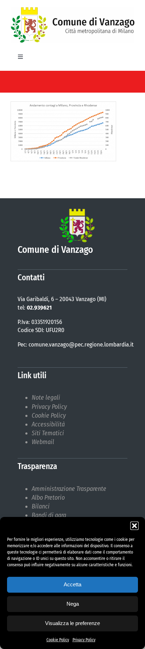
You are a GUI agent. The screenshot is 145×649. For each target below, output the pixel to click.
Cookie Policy (57, 639)
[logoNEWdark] (72, 10)
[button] (134, 525)
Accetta (72, 584)
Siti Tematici (48, 433)
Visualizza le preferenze (72, 623)
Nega (73, 604)
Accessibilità (48, 424)
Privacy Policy (83, 639)
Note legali (46, 397)
